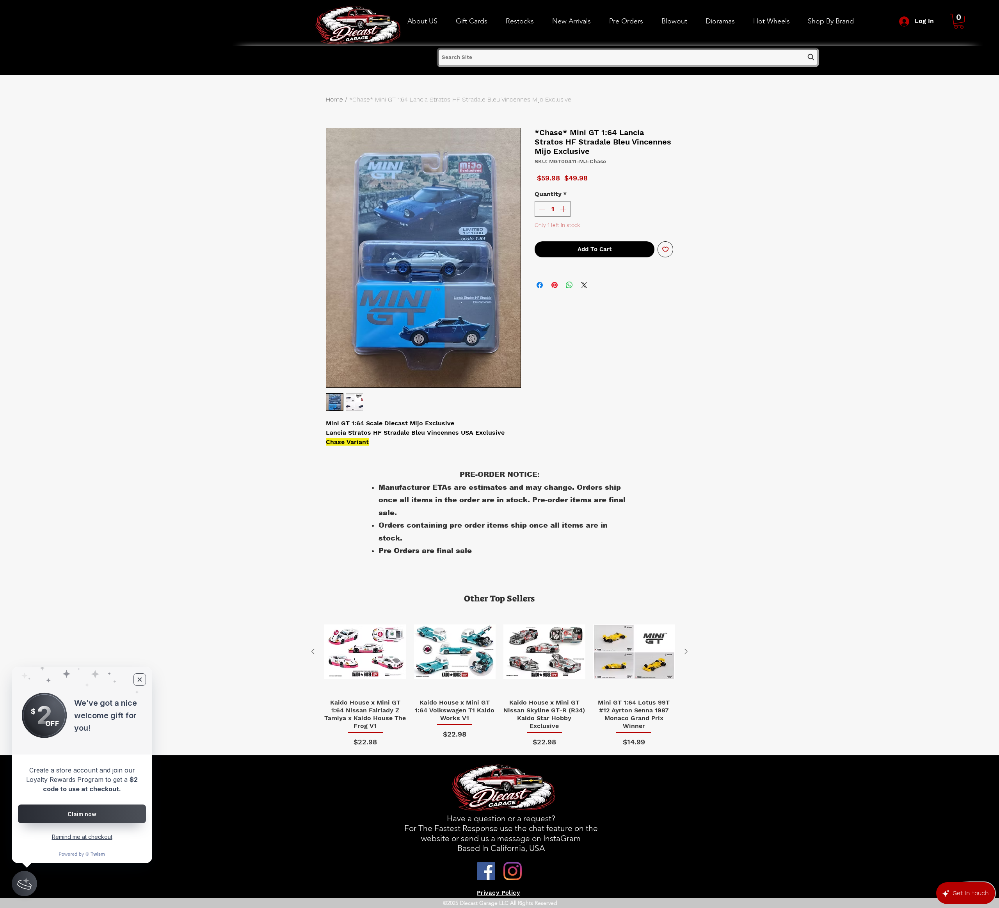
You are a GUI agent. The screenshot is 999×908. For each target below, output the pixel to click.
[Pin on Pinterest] (554, 285)
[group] (499, 679)
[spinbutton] (552, 209)
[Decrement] (541, 209)
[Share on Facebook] (539, 285)
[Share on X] (584, 285)
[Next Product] (686, 651)
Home (334, 99)
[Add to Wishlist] (666, 249)
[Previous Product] (313, 651)
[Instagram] (512, 871)
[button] (771, 21)
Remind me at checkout (82, 836)
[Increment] (563, 209)
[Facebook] (486, 871)
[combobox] (628, 57)
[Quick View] (365, 652)
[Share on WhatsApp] (569, 285)
